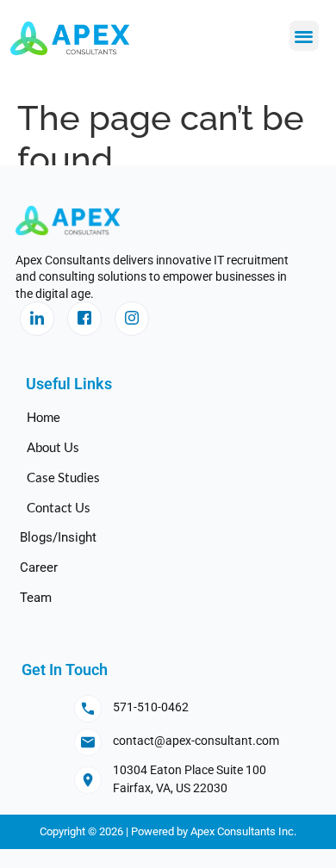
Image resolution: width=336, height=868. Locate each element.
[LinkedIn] (37, 318)
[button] (304, 36)
